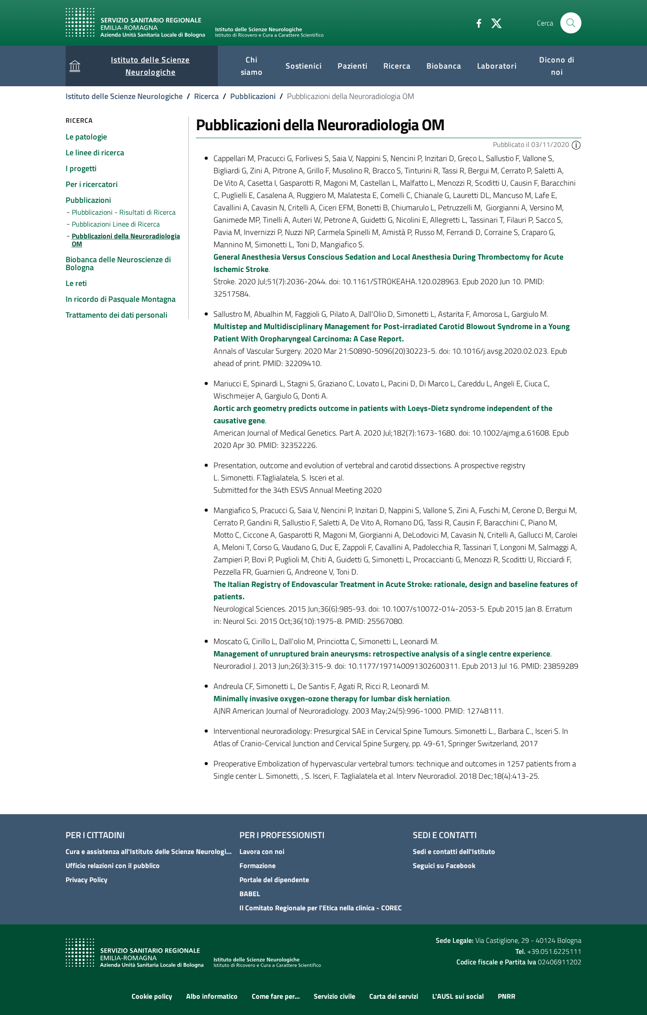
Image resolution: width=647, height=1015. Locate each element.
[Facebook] (475, 22)
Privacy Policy (86, 879)
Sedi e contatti (445, 835)
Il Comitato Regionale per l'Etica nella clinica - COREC (320, 907)
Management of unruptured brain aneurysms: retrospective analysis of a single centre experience (381, 654)
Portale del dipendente (274, 879)
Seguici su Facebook (444, 865)
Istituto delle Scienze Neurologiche (124, 96)
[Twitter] (493, 22)
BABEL (249, 893)
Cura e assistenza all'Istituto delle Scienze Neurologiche (150, 851)
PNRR (506, 996)
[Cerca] (570, 22)
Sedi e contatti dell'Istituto (454, 851)
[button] (576, 144)
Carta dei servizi (393, 996)
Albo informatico (212, 996)
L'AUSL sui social (458, 996)
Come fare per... (276, 996)
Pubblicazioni (253, 96)
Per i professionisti (281, 835)
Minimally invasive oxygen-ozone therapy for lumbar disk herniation (331, 698)
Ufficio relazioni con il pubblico (113, 865)
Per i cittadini (95, 835)
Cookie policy (152, 996)
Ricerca (206, 96)
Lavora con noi (261, 851)
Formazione (257, 865)
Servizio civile (334, 996)
